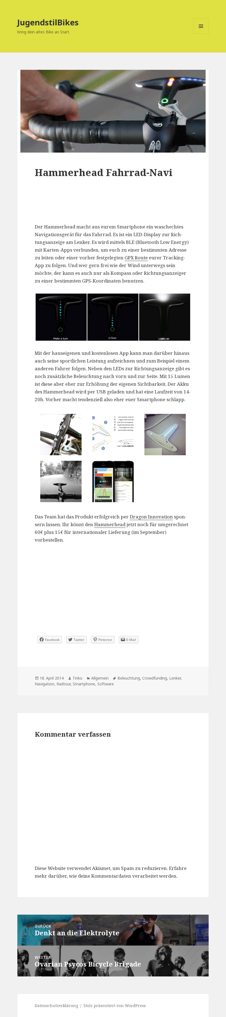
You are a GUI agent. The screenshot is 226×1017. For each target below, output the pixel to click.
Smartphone (84, 683)
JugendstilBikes (48, 22)
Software (105, 683)
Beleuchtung (128, 678)
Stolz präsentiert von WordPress (115, 1005)
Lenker (175, 678)
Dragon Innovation (151, 516)
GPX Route (136, 257)
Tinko (77, 678)
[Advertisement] (113, 206)
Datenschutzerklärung (56, 1005)
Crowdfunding (154, 678)
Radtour (64, 683)
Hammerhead (109, 524)
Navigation (44, 683)
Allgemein (100, 678)
